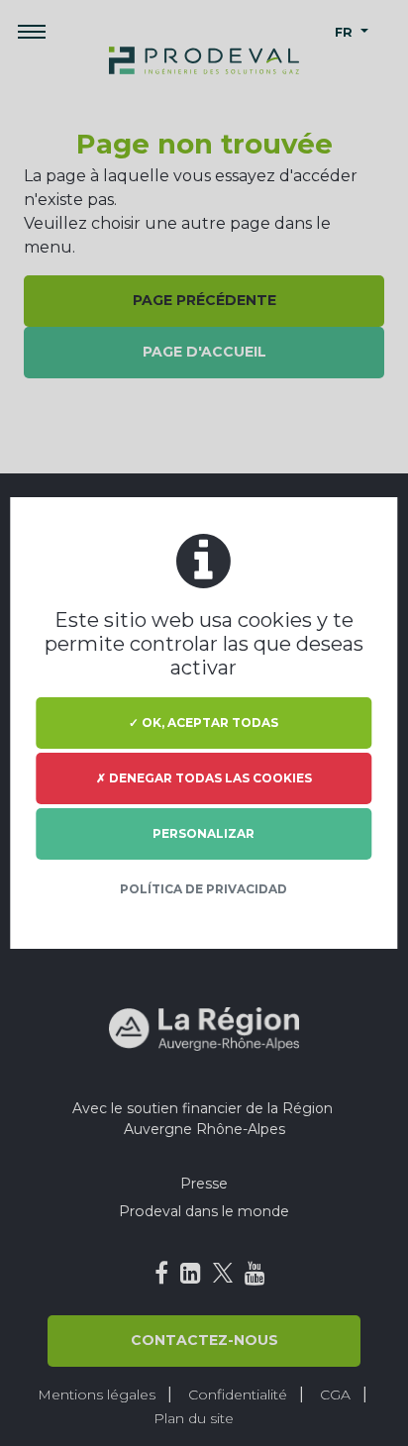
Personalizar (204, 833)
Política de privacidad (203, 888)
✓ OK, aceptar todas (203, 722)
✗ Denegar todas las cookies (204, 778)
